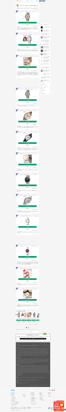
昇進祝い (26, 352)
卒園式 (22, 352)
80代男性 (39, 372)
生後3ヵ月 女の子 (28, 365)
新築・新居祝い (38, 352)
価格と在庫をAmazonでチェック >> (35, 188)
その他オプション (14, 405)
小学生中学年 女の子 (19, 369)
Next (38, 314)
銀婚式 (35, 348)
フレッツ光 (32, 396)
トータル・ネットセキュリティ (15, 403)
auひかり (13, 396)
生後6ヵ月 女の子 (35, 365)
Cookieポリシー (40, 407)
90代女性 (41, 372)
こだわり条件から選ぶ (42, 93)
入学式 (17, 352)
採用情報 (41, 398)
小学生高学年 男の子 (23, 369)
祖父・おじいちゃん (18, 360)
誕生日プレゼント (18, 348)
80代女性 (36, 372)
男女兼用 (41, 377)
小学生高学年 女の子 (27, 369)
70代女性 (32, 372)
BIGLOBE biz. (32, 394)
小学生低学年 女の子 (42, 368)
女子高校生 (39, 369)
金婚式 (33, 348)
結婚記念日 (28, 348)
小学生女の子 (34, 368)
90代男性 (43, 372)
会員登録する (33, 338)
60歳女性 (22, 372)
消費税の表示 (16, 407)
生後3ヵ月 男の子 (24, 365)
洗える (39, 377)
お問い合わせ (12, 407)
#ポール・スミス (18, 325)
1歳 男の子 (39, 365)
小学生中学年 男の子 (46, 368)
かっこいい (27, 377)
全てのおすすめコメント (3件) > (35, 286)
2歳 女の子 (47, 365)
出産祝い (26, 348)
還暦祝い (37, 348)
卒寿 (48, 348)
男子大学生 (42, 369)
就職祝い (24, 352)
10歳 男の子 (23, 368)
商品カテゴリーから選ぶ (43, 87)
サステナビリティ (42, 396)
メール (49, 395)
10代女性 (47, 369)
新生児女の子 (21, 365)
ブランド (33, 377)
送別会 (33, 352)
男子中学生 (31, 369)
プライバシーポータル (35, 407)
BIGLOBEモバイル (14, 397)
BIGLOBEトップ (29, 408)
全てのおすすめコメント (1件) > (35, 213)
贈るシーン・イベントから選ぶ (43, 85)
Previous (16, 314)
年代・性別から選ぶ (42, 90)
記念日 (21, 348)
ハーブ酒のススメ (31, 385)
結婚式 (31, 348)
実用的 (17, 377)
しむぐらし (24, 396)
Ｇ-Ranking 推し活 (35, 385)
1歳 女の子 (42, 365)
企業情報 (41, 394)
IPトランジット (33, 401)
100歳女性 (46, 372)
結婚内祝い (47, 352)
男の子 (22, 373)
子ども (28, 360)
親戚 (26, 360)
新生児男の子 (18, 365)
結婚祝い (24, 348)
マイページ (50, 394)
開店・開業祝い (42, 352)
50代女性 (18, 372)
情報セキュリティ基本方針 (20, 408)
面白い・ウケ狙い (36, 377)
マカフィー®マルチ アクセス (34, 402)
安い (43, 377)
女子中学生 (34, 369)
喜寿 (41, 348)
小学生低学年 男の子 (38, 368)
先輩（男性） (41, 360)
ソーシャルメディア (42, 400)
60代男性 (29, 372)
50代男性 (20, 372)
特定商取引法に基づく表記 (14, 408)
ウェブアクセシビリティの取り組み (22, 407)
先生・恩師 (47, 360)
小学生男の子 (31, 368)
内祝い (45, 352)
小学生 (28, 368)
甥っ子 (32, 360)
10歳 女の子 (26, 368)
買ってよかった (30, 377)
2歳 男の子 (44, 365)
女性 (48, 372)
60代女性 (27, 372)
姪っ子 (34, 360)
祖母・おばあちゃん (23, 360)
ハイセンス (22, 377)
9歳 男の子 (18, 368)
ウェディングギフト (18, 356)
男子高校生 (36, 369)
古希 (39, 348)
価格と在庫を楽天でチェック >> (35, 70)
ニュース (41, 397)
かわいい (25, 377)
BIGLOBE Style (41, 399)
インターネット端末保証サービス (15, 402)
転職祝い (29, 352)
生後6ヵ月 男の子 (32, 365)
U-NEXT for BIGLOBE (14, 404)
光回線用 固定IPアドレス (34, 398)
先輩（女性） (44, 360)
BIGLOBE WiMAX (14, 398)
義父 (36, 360)
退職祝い (31, 352)
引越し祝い (36, 352)
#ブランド (21, 325)
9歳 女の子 (20, 368)
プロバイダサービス (33, 397)
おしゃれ (20, 377)
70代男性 (34, 372)
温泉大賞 (24, 395)
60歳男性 (25, 372)
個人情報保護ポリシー (29, 407)
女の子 (19, 373)
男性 (17, 373)
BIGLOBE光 (13, 395)
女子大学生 (44, 369)
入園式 (19, 352)
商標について (25, 408)
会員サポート (50, 396)
